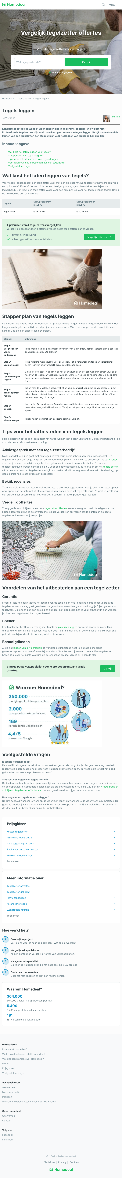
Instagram (7, 1139)
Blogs (5, 1063)
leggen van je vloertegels (27, 647)
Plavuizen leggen (16, 897)
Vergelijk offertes (97, 237)
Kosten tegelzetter (17, 831)
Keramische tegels (17, 903)
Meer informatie (11, 1092)
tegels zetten (110, 466)
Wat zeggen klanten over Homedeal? (23, 1058)
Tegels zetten (24, 98)
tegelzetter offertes (56, 508)
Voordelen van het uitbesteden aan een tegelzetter (36, 162)
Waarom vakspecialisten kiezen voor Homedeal (29, 1101)
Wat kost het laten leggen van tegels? (29, 151)
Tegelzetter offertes (18, 885)
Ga (84, 62)
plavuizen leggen (67, 627)
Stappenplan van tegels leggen (25, 155)
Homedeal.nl (8, 98)
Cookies (74, 1162)
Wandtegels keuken (18, 909)
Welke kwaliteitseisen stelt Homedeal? (23, 1054)
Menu (112, 4)
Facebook (7, 1134)
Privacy (62, 1162)
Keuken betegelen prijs (19, 855)
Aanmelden (8, 1087)
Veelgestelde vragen (20, 166)
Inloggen (7, 1096)
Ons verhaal (8, 1115)
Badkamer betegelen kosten (22, 849)
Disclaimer (49, 1162)
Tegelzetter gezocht (18, 891)
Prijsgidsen (8, 1068)
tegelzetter (111, 459)
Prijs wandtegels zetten (20, 837)
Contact (6, 1120)
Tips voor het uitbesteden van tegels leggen (33, 159)
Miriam (116, 116)
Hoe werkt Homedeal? (14, 1049)
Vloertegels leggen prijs (20, 843)
